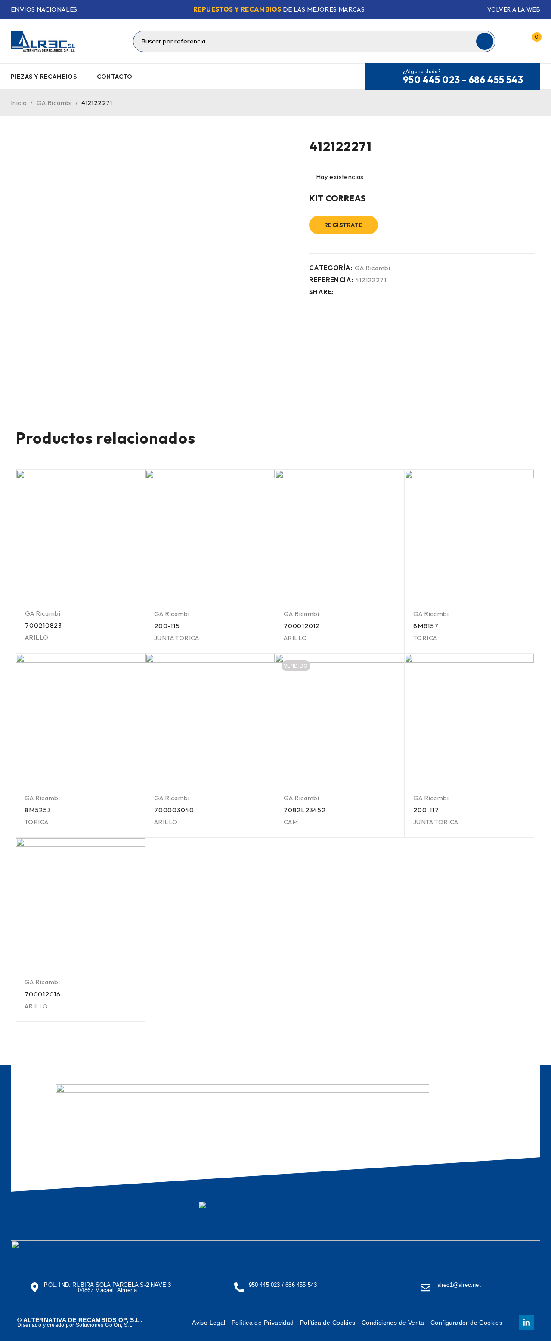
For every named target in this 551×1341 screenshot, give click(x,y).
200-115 (167, 626)
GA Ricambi (54, 103)
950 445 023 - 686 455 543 (463, 79)
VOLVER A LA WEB (513, 9)
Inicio (19, 103)
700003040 (174, 810)
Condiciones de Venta (393, 1322)
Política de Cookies (328, 1322)
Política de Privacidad (263, 1322)
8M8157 (426, 626)
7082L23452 (305, 810)
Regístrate (343, 225)
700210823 (43, 625)
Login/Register (513, 41)
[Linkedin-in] (526, 1322)
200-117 (426, 810)
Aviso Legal (208, 1322)
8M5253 (38, 810)
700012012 (302, 626)
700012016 (43, 994)
